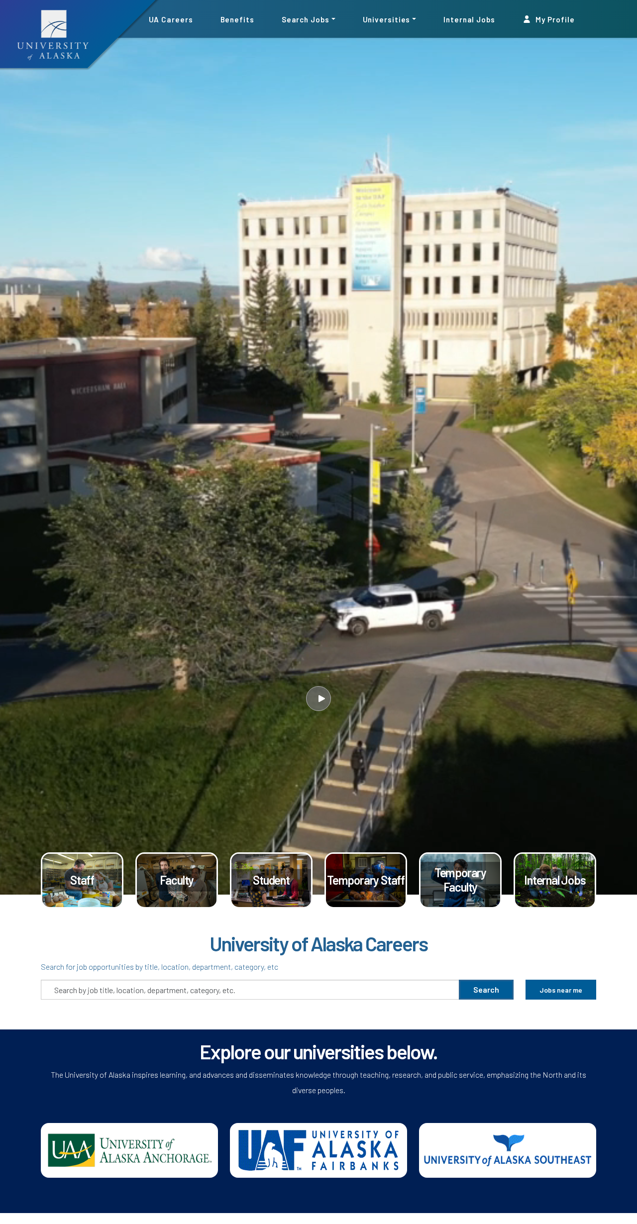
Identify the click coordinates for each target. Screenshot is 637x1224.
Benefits (237, 18)
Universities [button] (387, 18)
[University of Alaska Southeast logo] (507, 1149)
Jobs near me (560, 990)
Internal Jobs (469, 18)
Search (486, 989)
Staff (82, 880)
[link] (82, 880)
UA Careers (171, 18)
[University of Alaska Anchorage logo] (129, 1149)
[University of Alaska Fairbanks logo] (318, 1149)
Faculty (177, 880)
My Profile (554, 18)
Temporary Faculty (460, 880)
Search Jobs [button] (305, 18)
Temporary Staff (366, 880)
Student (271, 880)
